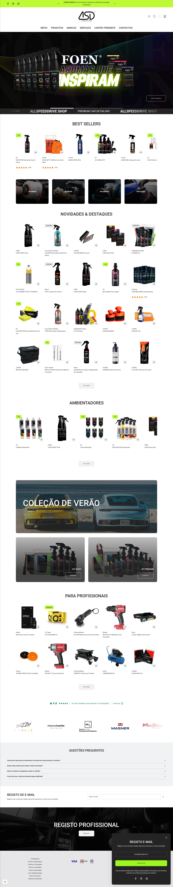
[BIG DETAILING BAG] (28, 352)
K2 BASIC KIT (136, 253)
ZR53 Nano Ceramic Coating (25, 635)
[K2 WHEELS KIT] (106, 144)
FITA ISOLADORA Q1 (51, 635)
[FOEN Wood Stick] (115, 235)
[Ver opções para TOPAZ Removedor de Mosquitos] (67, 323)
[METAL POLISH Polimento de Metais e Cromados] (57, 352)
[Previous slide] (58, 4)
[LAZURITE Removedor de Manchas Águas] (57, 235)
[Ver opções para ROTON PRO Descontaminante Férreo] (36, 152)
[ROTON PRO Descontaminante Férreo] (27, 144)
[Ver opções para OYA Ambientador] (106, 439)
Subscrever (141, 863)
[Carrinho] (164, 16)
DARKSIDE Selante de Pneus (112, 370)
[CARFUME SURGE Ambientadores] (144, 274)
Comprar (73, 575)
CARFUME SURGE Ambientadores (142, 292)
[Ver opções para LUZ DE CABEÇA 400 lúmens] (154, 627)
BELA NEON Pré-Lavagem (111, 292)
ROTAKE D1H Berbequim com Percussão (112, 636)
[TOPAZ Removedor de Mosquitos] (57, 313)
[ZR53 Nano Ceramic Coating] (28, 617)
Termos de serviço (142, 873)
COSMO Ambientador (22, 447)
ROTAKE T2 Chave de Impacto (54, 673)
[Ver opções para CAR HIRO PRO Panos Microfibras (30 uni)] (38, 323)
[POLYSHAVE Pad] (144, 656)
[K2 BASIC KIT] (144, 235)
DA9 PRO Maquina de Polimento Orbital (86, 635)
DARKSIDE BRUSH (108, 331)
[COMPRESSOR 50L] (115, 656)
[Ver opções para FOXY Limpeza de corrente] (67, 284)
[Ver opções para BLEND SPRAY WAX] (88, 152)
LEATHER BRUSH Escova (81, 253)
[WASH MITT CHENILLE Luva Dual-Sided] (53, 144)
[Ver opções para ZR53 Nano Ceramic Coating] (38, 627)
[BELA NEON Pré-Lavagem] (115, 274)
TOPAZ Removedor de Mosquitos (55, 331)
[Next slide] (115, 4)
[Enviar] (163, 796)
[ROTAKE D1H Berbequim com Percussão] (115, 617)
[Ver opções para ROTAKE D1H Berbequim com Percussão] (125, 627)
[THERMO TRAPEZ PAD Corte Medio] (28, 656)
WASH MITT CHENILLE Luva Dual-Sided (53, 161)
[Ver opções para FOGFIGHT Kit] (154, 323)
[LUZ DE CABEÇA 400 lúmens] (144, 617)
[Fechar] (166, 837)
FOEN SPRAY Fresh (22, 253)
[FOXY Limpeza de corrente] (57, 274)
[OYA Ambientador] (94, 428)
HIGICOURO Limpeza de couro (130, 160)
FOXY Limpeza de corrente (53, 292)
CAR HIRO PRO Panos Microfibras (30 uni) (28, 332)
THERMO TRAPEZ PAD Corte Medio (27, 673)
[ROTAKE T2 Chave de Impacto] (57, 656)
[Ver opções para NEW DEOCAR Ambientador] (138, 439)
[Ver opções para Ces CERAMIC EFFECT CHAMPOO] (38, 284)
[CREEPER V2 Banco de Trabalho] (86, 656)
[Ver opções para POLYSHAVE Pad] (154, 666)
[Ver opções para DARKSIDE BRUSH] (125, 323)
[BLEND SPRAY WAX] (79, 144)
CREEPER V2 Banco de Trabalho (84, 673)
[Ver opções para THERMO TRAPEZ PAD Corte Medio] (38, 666)
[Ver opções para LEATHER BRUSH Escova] (96, 245)
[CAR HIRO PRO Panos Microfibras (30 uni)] (28, 313)
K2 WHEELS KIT (100, 160)
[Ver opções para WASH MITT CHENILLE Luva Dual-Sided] (62, 152)
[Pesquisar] (154, 16)
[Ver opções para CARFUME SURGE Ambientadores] (154, 284)
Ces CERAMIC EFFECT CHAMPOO (26, 292)
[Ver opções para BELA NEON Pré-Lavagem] (125, 284)
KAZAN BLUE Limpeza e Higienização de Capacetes (86, 371)
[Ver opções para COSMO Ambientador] (41, 439)
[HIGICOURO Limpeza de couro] (132, 144)
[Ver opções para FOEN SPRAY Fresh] (38, 245)
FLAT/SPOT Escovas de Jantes (141, 370)
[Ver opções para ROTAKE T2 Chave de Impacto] (67, 666)
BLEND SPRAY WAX (74, 160)
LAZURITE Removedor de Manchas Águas (56, 254)
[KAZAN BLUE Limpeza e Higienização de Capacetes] (86, 352)
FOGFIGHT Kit (136, 331)
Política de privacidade (141, 871)
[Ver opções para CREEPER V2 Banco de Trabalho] (96, 666)
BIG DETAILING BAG (22, 370)
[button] (21, 151)
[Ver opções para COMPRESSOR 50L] (125, 666)
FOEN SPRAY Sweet (80, 292)
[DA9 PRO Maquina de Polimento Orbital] (86, 617)
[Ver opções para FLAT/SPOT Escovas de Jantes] (154, 362)
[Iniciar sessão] (149, 16)
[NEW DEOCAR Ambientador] (126, 428)
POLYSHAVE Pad (137, 673)
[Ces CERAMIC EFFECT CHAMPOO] (28, 274)
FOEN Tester (75, 3)
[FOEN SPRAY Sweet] (86, 274)
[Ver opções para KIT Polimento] (96, 323)
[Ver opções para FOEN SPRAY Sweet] (96, 284)
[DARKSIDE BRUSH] (115, 313)
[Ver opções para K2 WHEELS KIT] (115, 152)
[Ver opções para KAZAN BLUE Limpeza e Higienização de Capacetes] (96, 362)
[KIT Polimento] (86, 313)
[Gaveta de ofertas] (159, 16)
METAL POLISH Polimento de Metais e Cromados (57, 371)
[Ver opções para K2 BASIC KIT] (154, 245)
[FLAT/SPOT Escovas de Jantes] (144, 352)
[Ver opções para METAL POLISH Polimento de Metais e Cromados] (67, 362)
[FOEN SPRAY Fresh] (28, 235)
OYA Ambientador (86, 447)
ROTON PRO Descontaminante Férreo (25, 161)
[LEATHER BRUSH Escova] (86, 235)
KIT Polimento (78, 331)
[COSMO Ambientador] (30, 428)
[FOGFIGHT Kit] (144, 313)
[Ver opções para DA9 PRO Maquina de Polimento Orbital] (96, 627)
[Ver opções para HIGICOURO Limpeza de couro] (141, 152)
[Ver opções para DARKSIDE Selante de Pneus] (125, 362)
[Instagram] (13, 3)
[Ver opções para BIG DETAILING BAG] (38, 362)
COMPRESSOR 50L (109, 673)
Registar (86, 833)
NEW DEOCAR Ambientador (121, 447)
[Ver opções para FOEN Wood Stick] (125, 245)
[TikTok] (18, 3)
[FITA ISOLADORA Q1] (57, 617)
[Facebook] (8, 3)
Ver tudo (86, 385)
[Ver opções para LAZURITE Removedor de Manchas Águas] (67, 245)
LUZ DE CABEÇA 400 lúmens (141, 635)
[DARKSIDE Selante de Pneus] (115, 352)
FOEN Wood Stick (108, 253)
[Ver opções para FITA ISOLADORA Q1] (67, 627)
